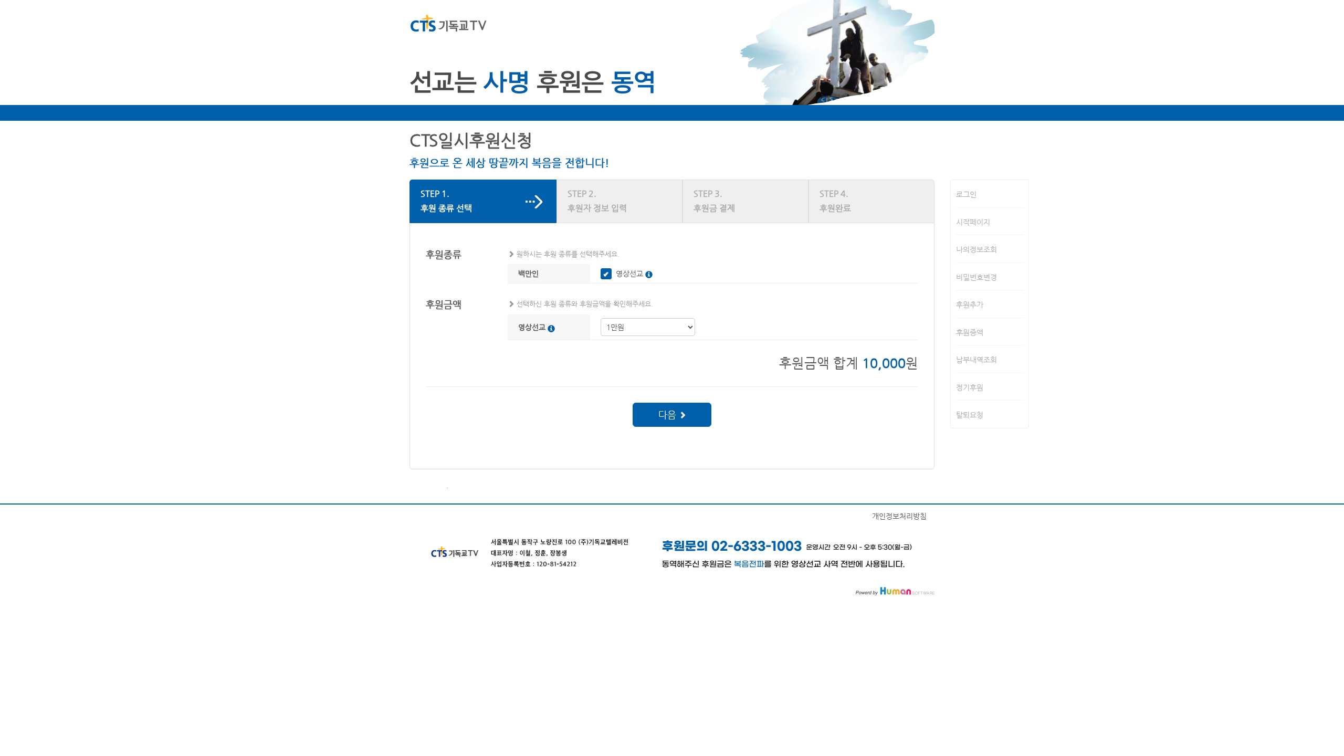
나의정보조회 (976, 249)
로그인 (966, 194)
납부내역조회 (976, 359)
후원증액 (969, 332)
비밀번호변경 (976, 276)
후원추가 (969, 304)
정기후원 (969, 387)
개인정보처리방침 (899, 516)
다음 (668, 414)
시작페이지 (973, 221)
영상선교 (629, 273)
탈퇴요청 (969, 415)
